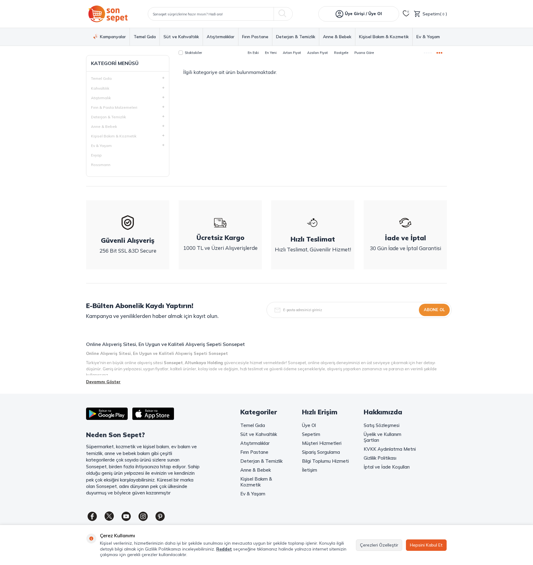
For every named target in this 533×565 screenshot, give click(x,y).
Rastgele (341, 53)
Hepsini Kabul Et (426, 545)
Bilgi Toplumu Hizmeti (325, 461)
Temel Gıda (145, 36)
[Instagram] (143, 516)
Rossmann (100, 164)
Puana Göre (364, 53)
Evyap (96, 155)
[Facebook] (92, 516)
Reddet (224, 549)
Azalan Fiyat (317, 53)
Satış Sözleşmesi (381, 425)
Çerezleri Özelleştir (379, 545)
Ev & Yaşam (428, 36)
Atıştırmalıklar (220, 36)
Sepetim (311, 434)
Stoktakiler (193, 53)
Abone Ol (434, 309)
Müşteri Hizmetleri (321, 443)
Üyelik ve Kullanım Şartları (382, 437)
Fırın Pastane (255, 36)
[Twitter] (109, 516)
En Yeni (271, 53)
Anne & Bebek (337, 36)
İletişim (309, 470)
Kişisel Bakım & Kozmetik (384, 36)
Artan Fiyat (292, 53)
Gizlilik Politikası (380, 458)
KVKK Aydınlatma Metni (390, 449)
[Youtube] (126, 516)
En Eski (253, 53)
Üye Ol (309, 425)
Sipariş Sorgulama (321, 452)
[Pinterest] (160, 516)
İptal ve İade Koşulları (387, 467)
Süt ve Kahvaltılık (181, 36)
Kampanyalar (113, 36)
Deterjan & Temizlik (295, 36)
